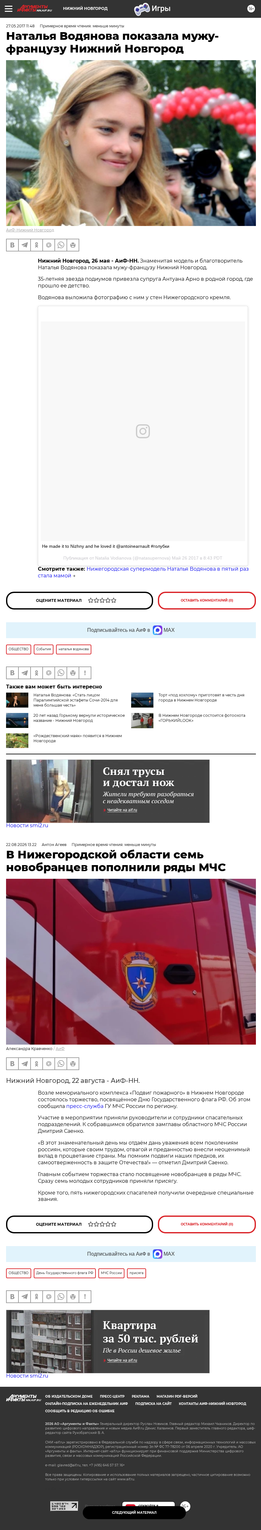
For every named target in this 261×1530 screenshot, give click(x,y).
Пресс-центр (112, 1396)
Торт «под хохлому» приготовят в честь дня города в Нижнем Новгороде (201, 697)
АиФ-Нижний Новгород (30, 230)
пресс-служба (84, 1106)
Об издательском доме (69, 1396)
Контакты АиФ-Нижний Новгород (212, 1404)
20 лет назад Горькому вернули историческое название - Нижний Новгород (79, 718)
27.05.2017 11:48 (20, 26)
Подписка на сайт (153, 1404)
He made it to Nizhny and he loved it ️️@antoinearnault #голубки (105, 546)
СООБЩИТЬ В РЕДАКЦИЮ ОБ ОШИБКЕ (80, 1411)
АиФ (60, 1048)
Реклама (140, 1396)
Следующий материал (134, 1513)
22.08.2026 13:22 (21, 844)
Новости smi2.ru (27, 825)
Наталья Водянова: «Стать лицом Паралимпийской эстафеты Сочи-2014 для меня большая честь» (75, 700)
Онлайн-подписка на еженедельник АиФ (86, 1404)
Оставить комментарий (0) (207, 600)
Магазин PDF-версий (177, 1396)
